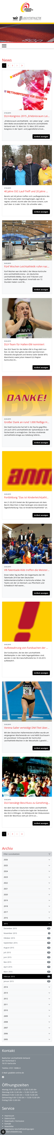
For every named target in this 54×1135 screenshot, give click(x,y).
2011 (6, 1004)
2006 (6, 1033)
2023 (6, 877)
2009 (6, 1016)
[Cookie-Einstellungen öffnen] (3, 1131)
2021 (6, 888)
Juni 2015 (27, 957)
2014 (6, 987)
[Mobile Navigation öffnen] (4, 46)
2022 (6, 883)
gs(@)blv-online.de (16, 1073)
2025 (6, 865)
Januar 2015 (27, 981)
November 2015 (27, 933)
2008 (6, 1022)
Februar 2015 (27, 976)
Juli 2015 (27, 952)
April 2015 (27, 967)
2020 (6, 894)
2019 (6, 900)
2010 (6, 1010)
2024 (6, 871)
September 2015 (27, 943)
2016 (6, 918)
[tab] (27, 859)
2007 (6, 1027)
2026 (6, 859)
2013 (6, 993)
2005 (6, 1039)
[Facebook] (3, 1077)
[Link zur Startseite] (27, 7)
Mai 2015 (27, 962)
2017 (6, 912)
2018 (6, 906)
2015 (6, 923)
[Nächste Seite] (16, 65)
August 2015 (27, 947)
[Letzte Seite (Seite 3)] (21, 65)
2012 (6, 998)
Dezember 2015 (27, 928)
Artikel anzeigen (41, 136)
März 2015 (27, 971)
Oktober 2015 (27, 938)
